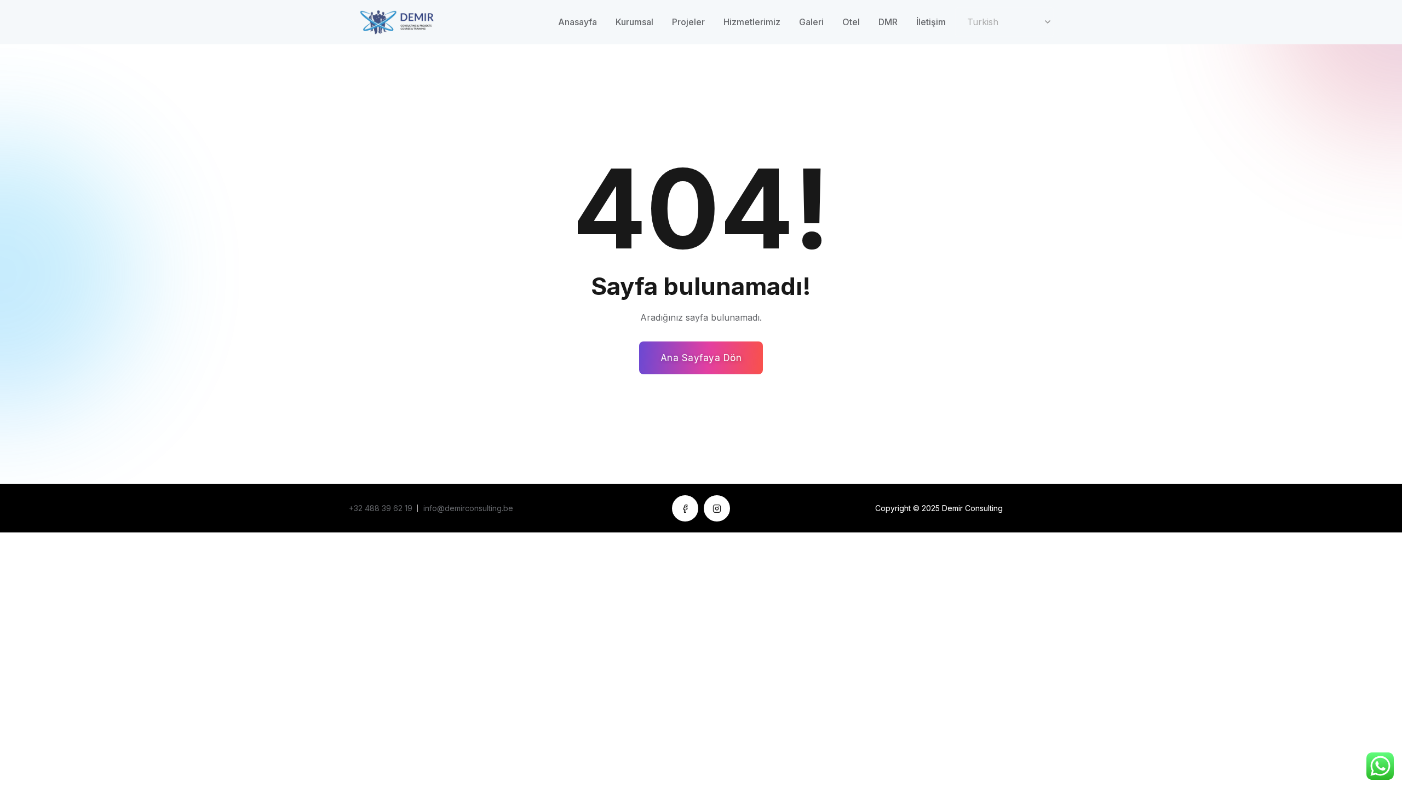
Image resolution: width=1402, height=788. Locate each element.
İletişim (931, 21)
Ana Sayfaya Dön (701, 357)
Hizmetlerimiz (751, 21)
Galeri (811, 21)
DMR (888, 21)
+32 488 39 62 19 (380, 508)
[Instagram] (717, 508)
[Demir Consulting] (408, 22)
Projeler (688, 21)
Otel (851, 21)
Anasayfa (577, 21)
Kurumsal (634, 21)
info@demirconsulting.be (468, 508)
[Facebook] (685, 508)
